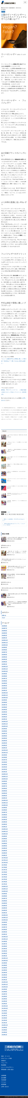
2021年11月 (5, 752)
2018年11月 (5, 831)
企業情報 (3, 1075)
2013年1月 (4, 979)
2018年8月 (4, 838)
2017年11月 (5, 860)
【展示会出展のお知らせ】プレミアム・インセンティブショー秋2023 (13, 524)
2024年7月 (4, 678)
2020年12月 (5, 774)
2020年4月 (4, 793)
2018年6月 (4, 843)
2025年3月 (4, 659)
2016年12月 (5, 886)
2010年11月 (5, 1025)
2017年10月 (5, 862)
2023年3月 (4, 714)
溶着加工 (3, 1060)
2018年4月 (4, 848)
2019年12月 (5, 800)
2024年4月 (4, 685)
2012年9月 (4, 989)
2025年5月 (4, 654)
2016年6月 (4, 900)
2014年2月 (4, 953)
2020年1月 (4, 798)
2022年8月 (4, 731)
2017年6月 (4, 872)
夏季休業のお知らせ (6, 545)
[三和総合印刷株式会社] (14, 1048)
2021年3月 (4, 769)
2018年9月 (4, 836)
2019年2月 (4, 824)
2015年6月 (4, 929)
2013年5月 (4, 970)
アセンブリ (4, 1062)
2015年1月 (4, 934)
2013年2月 (4, 977)
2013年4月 (4, 972)
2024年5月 (4, 683)
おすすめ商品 (13, 514)
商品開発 (3, 1065)
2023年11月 (5, 695)
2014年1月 (4, 955)
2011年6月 (4, 1018)
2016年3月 (4, 908)
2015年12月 (5, 915)
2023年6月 (4, 707)
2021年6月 (4, 762)
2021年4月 (4, 767)
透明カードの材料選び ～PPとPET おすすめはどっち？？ (13, 520)
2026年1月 (4, 637)
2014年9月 (4, 941)
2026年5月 (4, 633)
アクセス (3, 1082)
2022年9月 (4, 728)
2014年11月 (5, 939)
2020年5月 (4, 790)
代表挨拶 (3, 1080)
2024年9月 (4, 673)
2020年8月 (4, 783)
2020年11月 (5, 776)
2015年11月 (5, 917)
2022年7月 (4, 733)
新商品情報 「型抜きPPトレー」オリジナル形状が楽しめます (17, 500)
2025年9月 (4, 647)
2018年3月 (4, 850)
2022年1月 (4, 747)
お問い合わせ (5, 1086)
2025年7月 (4, 652)
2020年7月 (4, 786)
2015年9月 (4, 922)
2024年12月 (5, 666)
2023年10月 (5, 697)
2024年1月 (4, 690)
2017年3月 (4, 879)
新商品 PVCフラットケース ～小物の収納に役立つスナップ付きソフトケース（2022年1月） (13, 392)
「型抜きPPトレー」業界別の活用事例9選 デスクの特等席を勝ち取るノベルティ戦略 (17, 603)
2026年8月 (4, 626)
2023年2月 (4, 716)
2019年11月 (5, 802)
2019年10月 (5, 805)
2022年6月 (4, 735)
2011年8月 (4, 1013)
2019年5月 (4, 817)
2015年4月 (4, 932)
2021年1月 (4, 771)
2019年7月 (4, 812)
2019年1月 (4, 826)
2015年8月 (4, 924)
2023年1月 (4, 719)
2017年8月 (4, 867)
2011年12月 (5, 1006)
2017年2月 (4, 881)
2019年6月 (4, 814)
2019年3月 (4, 822)
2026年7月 (4, 628)
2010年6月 (4, 1032)
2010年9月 (4, 1027)
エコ (7, 514)
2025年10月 (5, 645)
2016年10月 (5, 891)
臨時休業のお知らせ (6, 582)
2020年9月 (4, 781)
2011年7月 (4, 1015)
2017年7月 (4, 869)
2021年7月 (4, 759)
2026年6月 (4, 630)
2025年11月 (5, 642)
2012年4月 (4, 1001)
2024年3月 (4, 688)
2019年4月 (4, 819)
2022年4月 (4, 740)
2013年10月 (5, 960)
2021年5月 (4, 764)
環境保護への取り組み (7, 1069)
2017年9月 (4, 865)
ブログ (3, 11)
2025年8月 (4, 649)
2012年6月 (4, 996)
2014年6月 (4, 946)
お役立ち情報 (21, 514)
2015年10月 (5, 920)
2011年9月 (4, 1010)
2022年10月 (5, 726)
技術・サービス (5, 1056)
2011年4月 (4, 1020)
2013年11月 (5, 958)
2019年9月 (4, 807)
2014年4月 (4, 948)
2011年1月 (4, 1022)
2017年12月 (5, 857)
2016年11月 (5, 888)
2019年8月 (4, 810)
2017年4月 (4, 877)
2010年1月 (4, 1034)
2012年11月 (5, 984)
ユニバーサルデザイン (7, 1067)
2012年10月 (5, 986)
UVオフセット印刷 (6, 1058)
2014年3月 (4, 951)
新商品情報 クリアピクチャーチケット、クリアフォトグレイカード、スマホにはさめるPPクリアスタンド (17, 494)
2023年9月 (4, 700)
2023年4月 (4, 712)
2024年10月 (5, 671)
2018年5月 (4, 845)
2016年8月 (4, 896)
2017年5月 (4, 874)
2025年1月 (4, 664)
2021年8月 (4, 757)
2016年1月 (4, 912)
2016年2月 (4, 910)
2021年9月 (4, 755)
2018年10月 (5, 834)
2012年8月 (4, 991)
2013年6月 (4, 967)
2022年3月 (4, 743)
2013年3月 (4, 975)
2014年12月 (5, 936)
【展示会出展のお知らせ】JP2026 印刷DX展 (12, 588)
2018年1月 (4, 855)
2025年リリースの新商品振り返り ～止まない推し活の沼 (16, 471)
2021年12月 (5, 750)
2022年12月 (5, 721)
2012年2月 (4, 1003)
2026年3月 (4, 635)
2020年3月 (4, 795)
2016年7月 (4, 898)
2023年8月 (4, 702)
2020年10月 (5, 779)
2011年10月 (5, 1008)
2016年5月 (4, 903)
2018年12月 (5, 829)
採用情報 (3, 1084)
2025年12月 (5, 640)
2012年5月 (4, 998)
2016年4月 (4, 905)
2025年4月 (4, 657)
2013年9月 (4, 963)
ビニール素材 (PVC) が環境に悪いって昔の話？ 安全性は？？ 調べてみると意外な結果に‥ (13, 361)
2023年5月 (4, 709)
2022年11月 (5, 724)
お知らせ (4, 615)
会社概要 (3, 1077)
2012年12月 (5, 982)
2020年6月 (4, 788)
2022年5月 (4, 738)
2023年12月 (5, 692)
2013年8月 (4, 965)
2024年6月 (4, 681)
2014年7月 (4, 943)
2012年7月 (4, 994)
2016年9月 (4, 893)
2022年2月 (4, 745)
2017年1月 (4, 884)
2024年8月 (4, 676)
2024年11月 (5, 669)
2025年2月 (4, 661)
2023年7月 (4, 704)
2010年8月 (4, 1030)
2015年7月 (4, 927)
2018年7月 (4, 841)
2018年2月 (4, 853)
